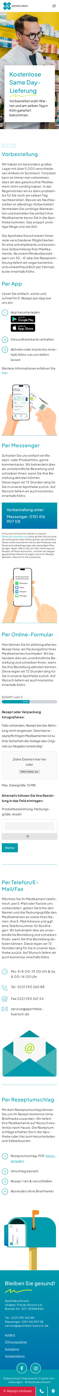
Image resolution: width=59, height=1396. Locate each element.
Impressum (29, 1378)
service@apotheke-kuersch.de (26, 1325)
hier (4, 373)
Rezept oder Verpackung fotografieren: (21, 714)
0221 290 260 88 (22, 1317)
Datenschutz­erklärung (14, 536)
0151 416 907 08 (33, 1321)
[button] (54, 6)
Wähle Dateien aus (29, 771)
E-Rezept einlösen (18, 1391)
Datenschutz (11, 1378)
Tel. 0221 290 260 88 (28, 987)
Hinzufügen (27, 836)
